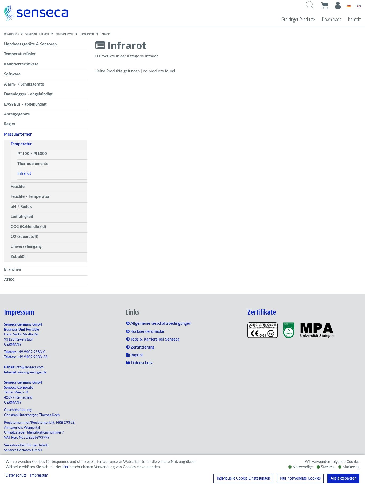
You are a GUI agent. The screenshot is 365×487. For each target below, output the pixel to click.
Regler (9, 124)
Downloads (331, 19)
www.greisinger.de (32, 372)
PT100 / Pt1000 (32, 154)
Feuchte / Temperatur (30, 197)
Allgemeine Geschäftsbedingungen (160, 324)
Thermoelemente (32, 164)
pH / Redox (21, 207)
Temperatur (21, 144)
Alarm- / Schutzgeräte (24, 84)
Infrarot (24, 174)
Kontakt (354, 19)
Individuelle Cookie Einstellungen (243, 478)
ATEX (9, 280)
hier (65, 467)
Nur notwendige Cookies (300, 478)
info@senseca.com (29, 367)
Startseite (12, 34)
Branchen (12, 270)
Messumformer (18, 134)
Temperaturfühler (20, 54)
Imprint (136, 355)
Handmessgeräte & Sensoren (30, 44)
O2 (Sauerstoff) (24, 237)
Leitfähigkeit (22, 217)
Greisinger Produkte (298, 19)
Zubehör (18, 257)
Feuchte (18, 187)
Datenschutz (16, 475)
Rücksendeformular (147, 332)
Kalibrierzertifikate (21, 64)
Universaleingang (26, 247)
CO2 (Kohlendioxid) (28, 227)
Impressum (39, 475)
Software (12, 74)
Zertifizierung (142, 347)
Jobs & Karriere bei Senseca (154, 339)
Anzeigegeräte (17, 114)
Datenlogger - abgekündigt (28, 94)
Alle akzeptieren (343, 478)
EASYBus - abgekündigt (25, 104)
